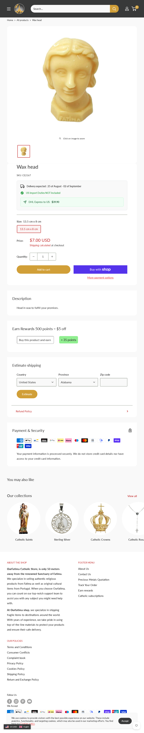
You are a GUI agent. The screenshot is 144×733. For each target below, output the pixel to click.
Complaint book (16, 657)
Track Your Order (87, 585)
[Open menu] (9, 9)
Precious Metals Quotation (93, 579)
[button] (17, 727)
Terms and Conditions (19, 647)
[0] (134, 9)
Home (10, 20)
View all (132, 496)
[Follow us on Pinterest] (22, 701)
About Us (83, 568)
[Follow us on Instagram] (16, 701)
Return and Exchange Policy (23, 679)
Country (21, 374)
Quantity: (22, 256)
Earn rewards (85, 590)
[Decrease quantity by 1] (33, 256)
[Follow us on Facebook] (9, 701)
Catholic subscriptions (91, 595)
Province (63, 374)
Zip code (105, 374)
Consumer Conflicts (18, 652)
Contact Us (84, 574)
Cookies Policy (16, 668)
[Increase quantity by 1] (52, 256)
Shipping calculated (40, 245)
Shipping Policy (16, 674)
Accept (125, 721)
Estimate (27, 394)
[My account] (127, 9)
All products (23, 20)
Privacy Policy (15, 663)
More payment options (100, 277)
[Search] (114, 9)
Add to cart (43, 269)
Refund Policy (24, 411)
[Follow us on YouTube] (29, 701)
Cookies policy (27, 723)
